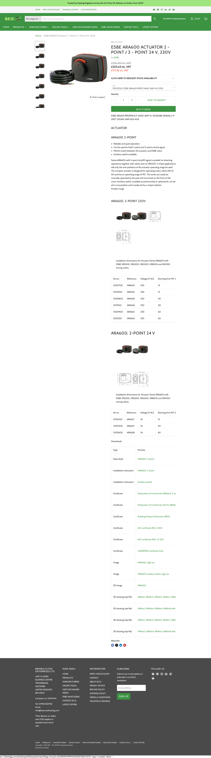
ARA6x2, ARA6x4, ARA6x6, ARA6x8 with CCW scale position (166, 631)
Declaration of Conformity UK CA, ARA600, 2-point (162, 505)
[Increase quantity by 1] (132, 100)
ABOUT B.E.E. (96, 681)
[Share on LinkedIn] (120, 645)
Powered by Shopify (42, 748)
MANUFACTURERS (38, 27)
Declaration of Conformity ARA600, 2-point (158, 493)
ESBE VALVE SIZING (110, 27)
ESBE (116, 57)
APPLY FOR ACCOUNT (51, 10)
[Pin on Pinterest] (124, 645)
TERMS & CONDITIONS (100, 697)
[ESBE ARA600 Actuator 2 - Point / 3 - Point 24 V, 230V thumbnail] (40, 46)
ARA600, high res (146, 562)
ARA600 (142, 585)
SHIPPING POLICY (98, 693)
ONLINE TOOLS (60, 27)
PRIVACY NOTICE (97, 685)
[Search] (154, 19)
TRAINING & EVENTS (70, 10)
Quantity (114, 94)
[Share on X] (116, 645)
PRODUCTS (19, 27)
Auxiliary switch (145, 482)
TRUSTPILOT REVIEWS (100, 701)
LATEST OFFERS (150, 27)
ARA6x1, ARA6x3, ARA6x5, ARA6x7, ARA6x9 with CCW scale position (169, 620)
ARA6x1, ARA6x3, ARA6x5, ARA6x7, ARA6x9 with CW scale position (169, 597)
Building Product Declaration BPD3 (154, 516)
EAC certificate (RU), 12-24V (151, 539)
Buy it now (143, 109)
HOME (37, 10)
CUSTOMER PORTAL (89, 10)
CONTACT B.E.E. (131, 27)
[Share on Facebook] (112, 645)
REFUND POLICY (97, 689)
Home (38, 36)
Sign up (123, 696)
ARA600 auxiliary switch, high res (153, 574)
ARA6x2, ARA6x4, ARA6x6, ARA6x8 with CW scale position (165, 608)
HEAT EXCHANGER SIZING (85, 27)
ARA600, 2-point (146, 459)
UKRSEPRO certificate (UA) (150, 551)
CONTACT (94, 678)
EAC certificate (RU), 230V (150, 528)
